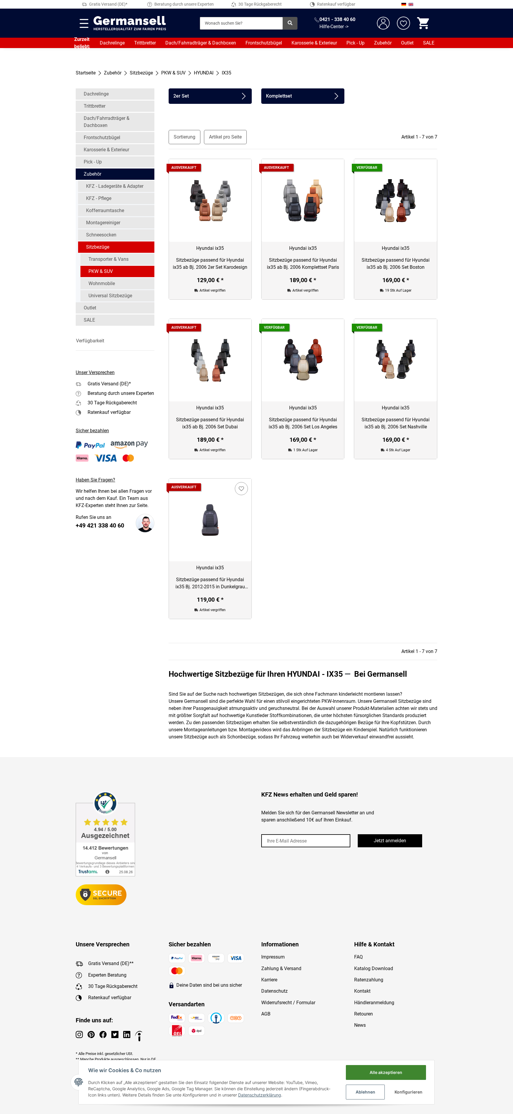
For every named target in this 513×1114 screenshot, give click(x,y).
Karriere (269, 980)
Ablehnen (365, 1091)
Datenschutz (274, 991)
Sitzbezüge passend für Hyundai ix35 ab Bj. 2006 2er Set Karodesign (210, 263)
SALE (428, 43)
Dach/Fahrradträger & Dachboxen (200, 43)
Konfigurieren (408, 1091)
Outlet (407, 43)
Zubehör (383, 43)
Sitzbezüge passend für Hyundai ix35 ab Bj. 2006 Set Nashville (396, 423)
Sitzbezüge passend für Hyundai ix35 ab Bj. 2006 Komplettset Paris (303, 263)
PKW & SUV (100, 271)
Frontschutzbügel (264, 43)
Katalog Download (373, 968)
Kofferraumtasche (105, 210)
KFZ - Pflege (98, 198)
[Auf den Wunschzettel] (241, 488)
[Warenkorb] (424, 23)
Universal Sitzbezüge (110, 295)
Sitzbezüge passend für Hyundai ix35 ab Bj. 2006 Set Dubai (210, 423)
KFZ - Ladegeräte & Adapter (114, 186)
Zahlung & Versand (281, 968)
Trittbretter (145, 43)
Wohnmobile (101, 283)
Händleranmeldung (374, 1002)
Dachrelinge (112, 43)
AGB (265, 1014)
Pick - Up (355, 43)
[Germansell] (130, 23)
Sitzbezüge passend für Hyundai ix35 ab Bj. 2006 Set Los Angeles (303, 423)
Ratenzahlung (368, 980)
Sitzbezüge (97, 247)
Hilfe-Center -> (334, 26)
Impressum (273, 957)
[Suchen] (290, 23)
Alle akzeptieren (386, 1072)
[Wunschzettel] (403, 23)
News (360, 1025)
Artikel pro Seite (225, 137)
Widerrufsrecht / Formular (288, 1002)
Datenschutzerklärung (259, 1094)
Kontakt (362, 991)
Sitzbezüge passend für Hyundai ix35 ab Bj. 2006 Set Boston (396, 263)
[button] (115, 341)
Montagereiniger (103, 222)
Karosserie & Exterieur (314, 43)
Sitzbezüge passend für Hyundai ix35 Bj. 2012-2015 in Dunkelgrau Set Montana (210, 583)
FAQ (358, 957)
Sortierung (184, 137)
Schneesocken (101, 235)
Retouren (363, 1014)
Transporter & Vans (108, 259)
